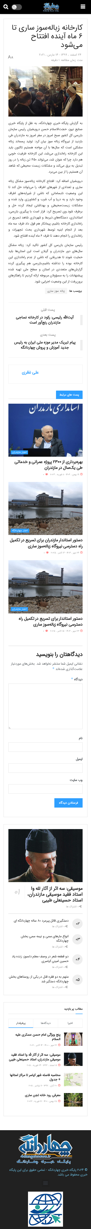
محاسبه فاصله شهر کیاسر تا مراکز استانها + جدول (35, 1077)
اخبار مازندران (19, 452)
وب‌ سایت (76, 780)
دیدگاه (77, 679)
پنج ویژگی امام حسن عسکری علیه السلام (37, 1037)
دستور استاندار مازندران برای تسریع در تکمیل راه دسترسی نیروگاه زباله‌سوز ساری (46, 543)
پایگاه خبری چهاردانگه (62, 1169)
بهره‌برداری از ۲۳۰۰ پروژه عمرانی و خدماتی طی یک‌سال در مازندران (48, 465)
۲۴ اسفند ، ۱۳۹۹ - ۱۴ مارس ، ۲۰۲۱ (60, 54)
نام (81, 738)
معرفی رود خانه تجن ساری (42, 1095)
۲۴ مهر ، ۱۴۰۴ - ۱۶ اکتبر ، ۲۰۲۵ (65, 553)
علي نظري (30, 372)
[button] (45, 1183)
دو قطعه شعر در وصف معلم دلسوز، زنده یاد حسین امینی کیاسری (40, 959)
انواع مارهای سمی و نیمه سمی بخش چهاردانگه (45, 939)
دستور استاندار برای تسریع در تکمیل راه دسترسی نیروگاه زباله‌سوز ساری (51, 621)
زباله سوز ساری (56, 291)
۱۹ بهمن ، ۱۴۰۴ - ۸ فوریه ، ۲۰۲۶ (65, 474)
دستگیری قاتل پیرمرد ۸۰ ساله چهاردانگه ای (41, 920)
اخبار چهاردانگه (20, 531)
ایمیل (79, 759)
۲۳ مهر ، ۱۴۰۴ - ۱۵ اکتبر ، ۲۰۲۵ (65, 631)
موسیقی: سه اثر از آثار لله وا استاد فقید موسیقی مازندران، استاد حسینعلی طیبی (55, 894)
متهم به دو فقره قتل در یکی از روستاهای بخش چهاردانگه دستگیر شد (39, 979)
